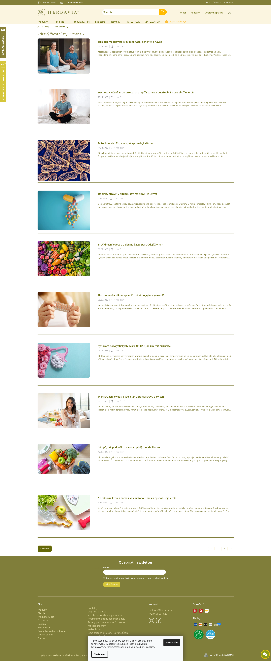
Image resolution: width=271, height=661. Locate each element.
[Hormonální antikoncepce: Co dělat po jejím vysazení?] (64, 309)
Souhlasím (172, 642)
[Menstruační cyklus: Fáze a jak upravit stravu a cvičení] (64, 410)
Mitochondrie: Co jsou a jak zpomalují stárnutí (126, 143)
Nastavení (99, 654)
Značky (41, 638)
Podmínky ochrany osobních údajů (106, 618)
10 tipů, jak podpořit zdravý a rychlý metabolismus (129, 447)
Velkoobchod (95, 629)
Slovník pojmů (45, 634)
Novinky (42, 624)
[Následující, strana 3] (224, 548)
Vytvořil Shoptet (217, 655)
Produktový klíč (46, 617)
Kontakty (195, 12)
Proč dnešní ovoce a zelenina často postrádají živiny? (130, 244)
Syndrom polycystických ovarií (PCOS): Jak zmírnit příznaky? (134, 346)
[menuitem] (45, 21)
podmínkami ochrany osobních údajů (150, 578)
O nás (183, 12)
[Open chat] (265, 654)
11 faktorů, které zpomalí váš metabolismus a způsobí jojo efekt (137, 498)
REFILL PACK (44, 627)
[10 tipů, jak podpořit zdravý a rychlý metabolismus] (64, 458)
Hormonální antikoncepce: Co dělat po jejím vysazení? (131, 295)
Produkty (42, 609)
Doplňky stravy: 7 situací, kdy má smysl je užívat (127, 194)
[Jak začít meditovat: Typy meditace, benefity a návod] (64, 55)
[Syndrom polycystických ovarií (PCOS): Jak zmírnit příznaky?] (64, 360)
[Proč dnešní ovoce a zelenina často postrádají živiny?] (64, 258)
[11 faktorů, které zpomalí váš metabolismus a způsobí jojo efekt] (64, 512)
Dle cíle (41, 613)
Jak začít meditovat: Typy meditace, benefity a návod (130, 41)
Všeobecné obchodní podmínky (105, 615)
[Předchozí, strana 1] (211, 548)
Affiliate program (97, 625)
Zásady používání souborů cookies (106, 622)
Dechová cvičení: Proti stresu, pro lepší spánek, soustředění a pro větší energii (146, 92)
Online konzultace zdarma (52, 631)
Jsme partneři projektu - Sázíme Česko (108, 632)
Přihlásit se (112, 584)
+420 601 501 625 (50, 2)
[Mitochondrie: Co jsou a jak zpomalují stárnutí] (64, 160)
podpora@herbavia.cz (160, 610)
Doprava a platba (214, 12)
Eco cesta (43, 620)
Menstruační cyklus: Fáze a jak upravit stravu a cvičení (131, 396)
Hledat (164, 12)
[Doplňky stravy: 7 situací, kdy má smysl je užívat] (64, 210)
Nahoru (46, 548)
